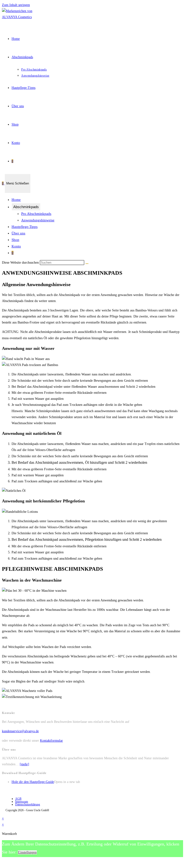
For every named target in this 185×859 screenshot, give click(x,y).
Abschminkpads (26, 207)
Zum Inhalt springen (16, 5)
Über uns (18, 233)
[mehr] (24, 764)
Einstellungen (27, 852)
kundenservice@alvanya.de (20, 731)
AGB (18, 798)
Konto (16, 246)
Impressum (21, 801)
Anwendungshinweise (37, 220)
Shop (15, 240)
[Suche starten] (87, 263)
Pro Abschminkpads (36, 214)
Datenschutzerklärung (27, 804)
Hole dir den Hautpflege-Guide (33, 782)
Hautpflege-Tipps (25, 227)
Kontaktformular (51, 740)
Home (16, 200)
